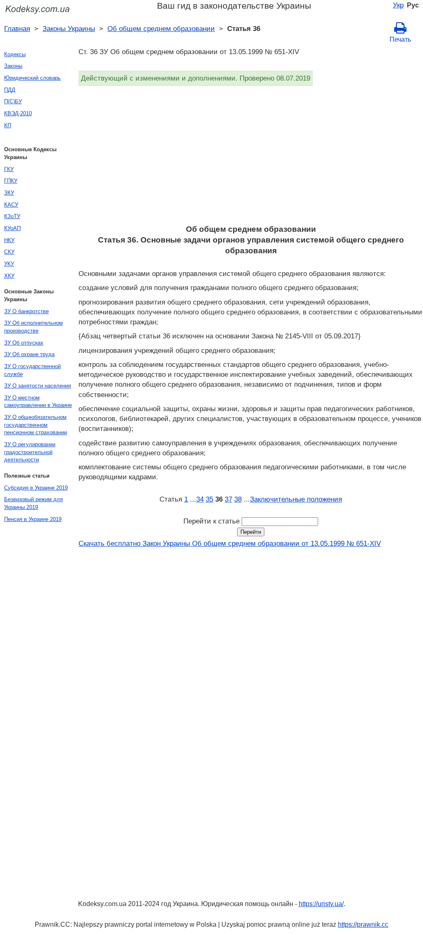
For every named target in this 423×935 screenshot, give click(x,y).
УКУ (9, 264)
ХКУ (9, 276)
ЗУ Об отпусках (23, 343)
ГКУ (9, 169)
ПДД (9, 90)
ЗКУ (9, 193)
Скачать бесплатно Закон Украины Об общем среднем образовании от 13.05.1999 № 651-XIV (229, 543)
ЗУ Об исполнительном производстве (33, 327)
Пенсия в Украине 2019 (33, 519)
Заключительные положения (296, 499)
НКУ (9, 240)
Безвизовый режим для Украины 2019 (33, 503)
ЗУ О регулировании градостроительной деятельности (29, 452)
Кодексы (15, 54)
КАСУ (11, 205)
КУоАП (12, 228)
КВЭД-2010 (18, 113)
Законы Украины (69, 28)
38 (238, 499)
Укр (398, 5)
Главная (17, 28)
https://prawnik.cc (363, 924)
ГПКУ (10, 181)
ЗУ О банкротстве (26, 311)
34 (200, 499)
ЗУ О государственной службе (32, 370)
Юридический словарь (32, 78)
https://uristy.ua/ (321, 903)
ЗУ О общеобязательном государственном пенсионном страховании (35, 424)
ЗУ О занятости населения (37, 386)
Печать (400, 39)
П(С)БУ (13, 101)
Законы (13, 66)
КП (7, 125)
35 (209, 499)
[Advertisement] (250, 158)
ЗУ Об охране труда (29, 354)
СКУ (9, 252)
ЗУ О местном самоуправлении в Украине (38, 402)
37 (228, 499)
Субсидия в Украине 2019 (36, 488)
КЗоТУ (12, 216)
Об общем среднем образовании (161, 28)
